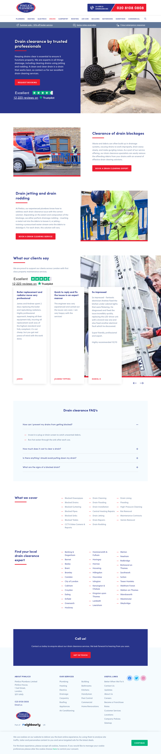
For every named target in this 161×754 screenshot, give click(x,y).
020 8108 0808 (22, 701)
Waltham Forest (127, 585)
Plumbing (20, 19)
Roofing (75, 19)
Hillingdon (97, 572)
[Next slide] (142, 383)
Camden (69, 577)
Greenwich (69, 603)
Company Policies (112, 719)
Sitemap (108, 723)
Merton (123, 552)
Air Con (85, 19)
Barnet (68, 559)
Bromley (68, 572)
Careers (107, 698)
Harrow (96, 564)
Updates (108, 690)
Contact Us (109, 686)
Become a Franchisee (114, 702)
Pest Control (87, 698)
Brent (67, 568)
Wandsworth (126, 594)
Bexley (68, 564)
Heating (31, 19)
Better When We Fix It (114, 681)
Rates (106, 706)
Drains (52, 19)
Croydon (69, 590)
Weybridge (125, 603)
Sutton (123, 577)
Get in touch (81, 655)
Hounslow (97, 577)
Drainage (64, 694)
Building (96, 19)
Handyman (120, 19)
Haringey (97, 559)
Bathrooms (107, 19)
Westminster (126, 599)
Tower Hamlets (127, 581)
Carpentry (63, 19)
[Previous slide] (135, 383)
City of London (71, 581)
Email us (18, 705)
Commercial (134, 19)
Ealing (68, 594)
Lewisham (97, 605)
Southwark (125, 572)
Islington (97, 581)
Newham (124, 556)
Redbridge (125, 560)
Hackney (69, 607)
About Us (108, 694)
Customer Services (112, 710)
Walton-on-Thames (129, 590)
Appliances (65, 706)
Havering (97, 568)
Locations (108, 714)
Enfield (68, 599)
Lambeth (97, 601)
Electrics (42, 19)
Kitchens (85, 690)
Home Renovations (90, 706)
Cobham (69, 585)
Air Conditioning (67, 710)
